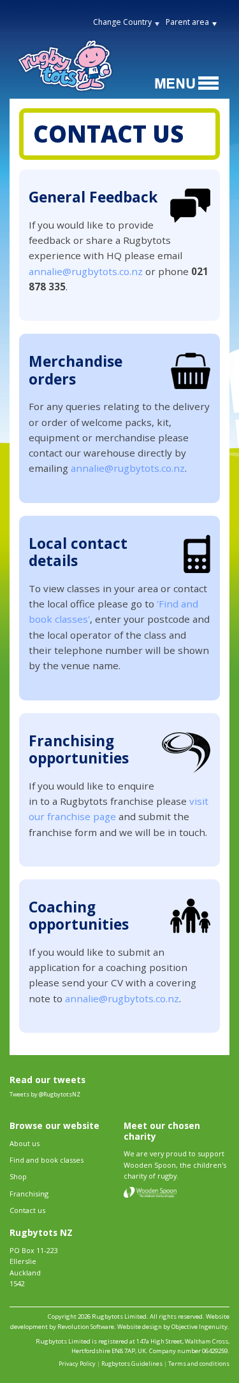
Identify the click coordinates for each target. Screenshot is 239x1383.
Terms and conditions (198, 1363)
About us (25, 1143)
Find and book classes (46, 1160)
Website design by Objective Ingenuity (172, 1327)
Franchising (29, 1193)
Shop (18, 1176)
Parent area (187, 22)
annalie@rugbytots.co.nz (86, 271)
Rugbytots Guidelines (132, 1363)
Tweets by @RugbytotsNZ (45, 1094)
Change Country (122, 22)
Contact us (27, 1210)
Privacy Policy (77, 1363)
